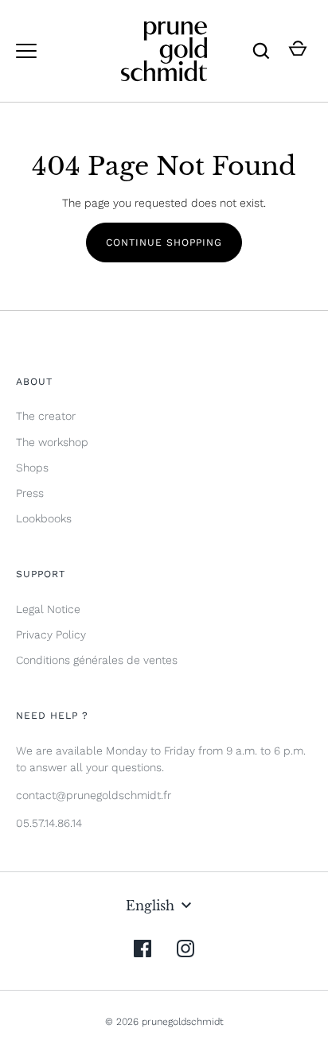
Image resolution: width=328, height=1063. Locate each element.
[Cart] (297, 50)
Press (30, 493)
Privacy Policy (51, 634)
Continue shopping (164, 242)
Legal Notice (48, 609)
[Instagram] (185, 948)
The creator (46, 415)
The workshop (52, 442)
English (150, 906)
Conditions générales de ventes (97, 660)
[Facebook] (142, 948)
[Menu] (26, 50)
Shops (32, 467)
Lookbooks (44, 518)
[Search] (261, 50)
